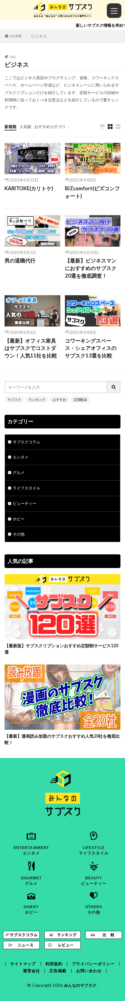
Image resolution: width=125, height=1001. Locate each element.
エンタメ (21, 457)
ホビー (19, 518)
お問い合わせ (89, 971)
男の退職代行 (20, 261)
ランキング (37, 399)
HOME (16, 36)
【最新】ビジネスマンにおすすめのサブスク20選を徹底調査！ (91, 268)
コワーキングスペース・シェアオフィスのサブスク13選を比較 (91, 348)
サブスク (14, 399)
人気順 (25, 126)
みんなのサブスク (80, 985)
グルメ (19, 472)
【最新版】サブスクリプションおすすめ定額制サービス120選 (61, 648)
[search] (113, 387)
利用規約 (54, 964)
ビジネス (39, 36)
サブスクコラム (26, 441)
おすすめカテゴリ (50, 126)
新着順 (10, 126)
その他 (19, 534)
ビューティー (24, 503)
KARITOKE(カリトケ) (29, 188)
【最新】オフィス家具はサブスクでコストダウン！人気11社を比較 (31, 348)
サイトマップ (23, 964)
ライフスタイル (26, 487)
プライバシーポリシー (93, 964)
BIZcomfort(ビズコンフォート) (92, 192)
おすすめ (59, 399)
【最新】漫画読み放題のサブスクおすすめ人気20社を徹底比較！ (62, 739)
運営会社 (31, 971)
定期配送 (80, 399)
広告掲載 (57, 971)
